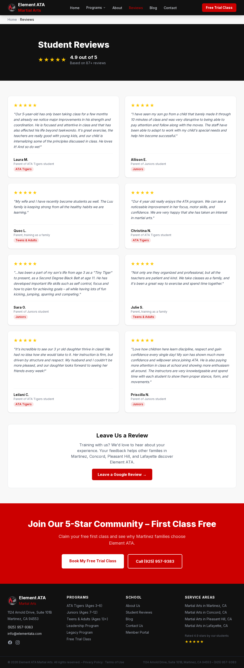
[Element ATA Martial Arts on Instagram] (17, 642)
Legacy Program (80, 632)
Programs (94, 7)
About (117, 8)
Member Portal (137, 632)
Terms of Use (114, 662)
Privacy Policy (93, 662)
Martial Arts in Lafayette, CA (206, 626)
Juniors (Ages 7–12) (82, 612)
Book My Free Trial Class (92, 560)
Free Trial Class (219, 7)
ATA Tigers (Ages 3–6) (84, 606)
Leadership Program (83, 626)
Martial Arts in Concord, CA (206, 612)
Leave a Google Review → (122, 474)
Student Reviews (139, 612)
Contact (170, 8)
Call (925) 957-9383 (155, 561)
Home (75, 8)
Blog (153, 8)
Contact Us (134, 626)
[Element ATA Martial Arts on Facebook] (10, 642)
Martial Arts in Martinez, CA (206, 606)
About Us (133, 606)
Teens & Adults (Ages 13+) (87, 619)
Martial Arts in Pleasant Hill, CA (208, 619)
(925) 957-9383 (20, 627)
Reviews (136, 8)
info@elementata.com (25, 633)
